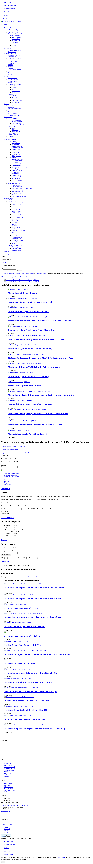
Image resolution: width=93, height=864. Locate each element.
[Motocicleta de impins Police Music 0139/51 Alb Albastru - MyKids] (28, 317)
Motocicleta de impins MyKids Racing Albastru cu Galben (35, 424)
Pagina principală (9, 273)
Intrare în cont (8, 12)
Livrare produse (8, 787)
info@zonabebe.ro (7, 824)
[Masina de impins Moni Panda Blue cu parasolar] (22, 400)
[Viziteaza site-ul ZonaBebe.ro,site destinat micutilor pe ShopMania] (6, 836)
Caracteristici (8, 481)
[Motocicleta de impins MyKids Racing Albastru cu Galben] (25, 421)
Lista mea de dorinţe (10, 5)
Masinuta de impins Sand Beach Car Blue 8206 (26, 710)
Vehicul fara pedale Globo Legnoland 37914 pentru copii (30, 691)
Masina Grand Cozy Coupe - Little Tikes (23, 645)
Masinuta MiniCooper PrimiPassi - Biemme (28, 311)
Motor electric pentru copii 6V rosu (24, 386)
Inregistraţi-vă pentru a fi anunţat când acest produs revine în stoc (19, 453)
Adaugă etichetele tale (7, 551)
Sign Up (6, 15)
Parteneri (6, 848)
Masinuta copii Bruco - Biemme (23, 293)
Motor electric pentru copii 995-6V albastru (24, 719)
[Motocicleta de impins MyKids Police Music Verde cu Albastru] (23, 613)
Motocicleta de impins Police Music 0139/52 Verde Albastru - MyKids (40, 358)
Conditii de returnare (10, 790)
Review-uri (7, 484)
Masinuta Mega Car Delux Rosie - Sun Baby (28, 376)
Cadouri (6, 775)
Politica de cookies (9, 768)
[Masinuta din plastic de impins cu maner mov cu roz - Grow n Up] (23, 725)
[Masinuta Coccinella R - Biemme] (14, 660)
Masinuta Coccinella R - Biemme (19, 663)
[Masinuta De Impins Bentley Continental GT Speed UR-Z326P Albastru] (25, 650)
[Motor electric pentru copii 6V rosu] (19, 382)
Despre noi (7, 763)
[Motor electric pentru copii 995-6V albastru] (17, 715)
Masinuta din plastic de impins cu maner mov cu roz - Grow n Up (34, 728)
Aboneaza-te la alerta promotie (9, 449)
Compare (3, 262)
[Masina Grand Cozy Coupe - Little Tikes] (16, 641)
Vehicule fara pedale (41, 273)
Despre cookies (61, 857)
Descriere (7, 480)
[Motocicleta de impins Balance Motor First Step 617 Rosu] (21, 280)
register (36, 577)
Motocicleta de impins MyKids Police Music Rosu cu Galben (36, 339)
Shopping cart (5, 255)
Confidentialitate (9, 770)
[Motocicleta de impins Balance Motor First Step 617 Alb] (21, 669)
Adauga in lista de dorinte (11, 473)
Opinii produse (8, 841)
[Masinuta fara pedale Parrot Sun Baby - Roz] (21, 430)
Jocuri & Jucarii (20, 273)
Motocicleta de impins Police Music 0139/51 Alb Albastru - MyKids (39, 321)
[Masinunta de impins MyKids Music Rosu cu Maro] (19, 678)
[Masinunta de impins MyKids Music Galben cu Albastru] (25, 363)
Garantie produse (9, 788)
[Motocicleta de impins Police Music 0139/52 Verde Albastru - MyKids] (29, 354)
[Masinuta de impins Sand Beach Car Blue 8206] (18, 706)
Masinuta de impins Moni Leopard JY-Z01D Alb (30, 302)
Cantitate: (3, 465)
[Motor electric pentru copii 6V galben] (15, 632)
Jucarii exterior (29, 273)
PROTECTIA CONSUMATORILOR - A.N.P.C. (15, 805)
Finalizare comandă (10, 8)
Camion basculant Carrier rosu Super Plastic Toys (31, 330)
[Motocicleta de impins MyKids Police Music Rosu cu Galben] (26, 335)
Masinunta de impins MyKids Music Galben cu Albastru (34, 367)
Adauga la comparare (10, 475)
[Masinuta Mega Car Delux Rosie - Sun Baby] (21, 372)
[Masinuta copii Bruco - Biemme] (18, 289)
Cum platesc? (8, 785)
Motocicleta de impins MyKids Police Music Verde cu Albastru (33, 617)
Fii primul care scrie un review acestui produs (14, 446)
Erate (5, 792)
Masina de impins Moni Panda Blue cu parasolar (30, 404)
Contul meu (7, 2)
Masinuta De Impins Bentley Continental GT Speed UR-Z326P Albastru (37, 654)
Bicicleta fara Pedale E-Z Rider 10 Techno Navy (26, 701)
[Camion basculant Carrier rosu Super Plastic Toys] (23, 326)
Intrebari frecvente (9, 844)
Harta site (7, 851)
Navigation (4, 24)
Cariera (6, 771)
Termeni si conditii (9, 767)
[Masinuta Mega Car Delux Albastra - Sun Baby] (22, 345)
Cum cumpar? (8, 783)
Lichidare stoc (8, 776)
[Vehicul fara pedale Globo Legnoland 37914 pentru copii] (21, 687)
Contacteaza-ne (8, 765)
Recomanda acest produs (11, 476)
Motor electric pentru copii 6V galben (22, 636)
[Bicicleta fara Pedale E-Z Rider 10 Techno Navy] (19, 697)
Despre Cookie (8, 854)
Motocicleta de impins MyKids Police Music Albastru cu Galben (38, 413)
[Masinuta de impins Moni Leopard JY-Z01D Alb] (22, 298)
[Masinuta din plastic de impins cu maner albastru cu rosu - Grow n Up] (29, 391)
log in (30, 577)
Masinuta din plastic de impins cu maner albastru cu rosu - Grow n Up (41, 395)
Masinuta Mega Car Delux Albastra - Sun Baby (30, 348)
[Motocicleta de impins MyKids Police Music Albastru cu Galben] (27, 409)
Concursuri (7, 773)
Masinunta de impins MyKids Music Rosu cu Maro (28, 682)
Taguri (6, 483)
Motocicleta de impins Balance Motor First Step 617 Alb (30, 673)
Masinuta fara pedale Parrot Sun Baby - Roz (29, 434)
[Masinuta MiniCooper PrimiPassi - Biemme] (21, 307)
